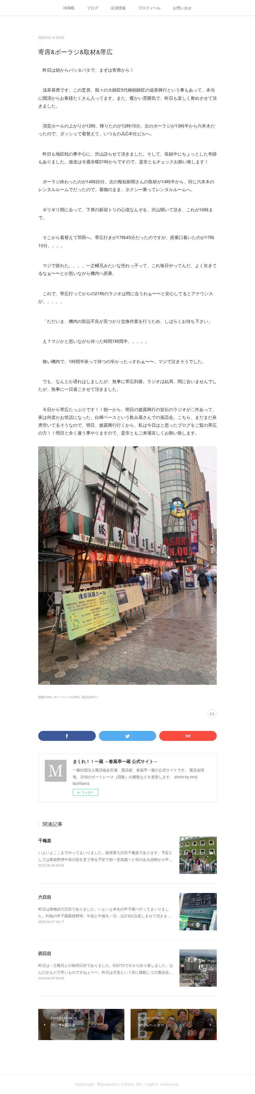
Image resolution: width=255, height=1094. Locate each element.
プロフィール (149, 7)
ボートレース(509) (67, 697)
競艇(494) (45, 697)
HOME (69, 7)
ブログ (92, 7)
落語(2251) (89, 697)
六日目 (44, 897)
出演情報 (118, 7)
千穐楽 (44, 840)
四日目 (44, 953)
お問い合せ (182, 7)
